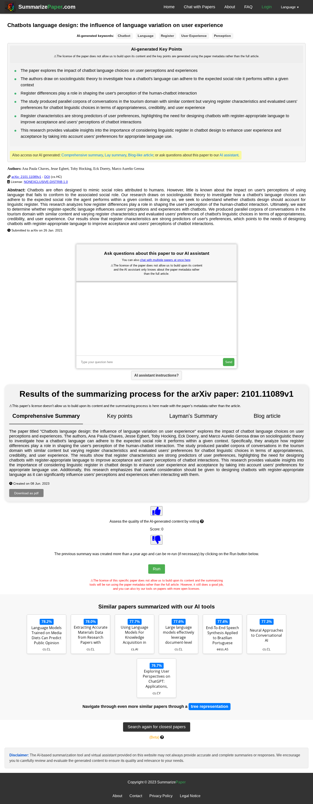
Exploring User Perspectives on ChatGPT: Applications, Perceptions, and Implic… (156, 679)
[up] (156, 511)
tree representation (209, 706)
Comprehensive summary (82, 155)
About (229, 7)
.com (46, 7)
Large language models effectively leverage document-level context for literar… (178, 635)
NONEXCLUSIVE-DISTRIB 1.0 (46, 182)
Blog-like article (140, 155)
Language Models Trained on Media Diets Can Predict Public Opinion (46, 635)
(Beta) (154, 737)
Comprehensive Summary (46, 416)
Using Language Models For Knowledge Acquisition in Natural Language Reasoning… (134, 635)
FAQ (248, 7)
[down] (156, 540)
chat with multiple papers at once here (165, 260)
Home (169, 7)
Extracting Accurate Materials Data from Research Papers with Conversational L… (90, 635)
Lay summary (115, 155)
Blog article (267, 416)
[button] (290, 7)
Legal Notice (190, 796)
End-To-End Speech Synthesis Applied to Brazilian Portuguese (222, 635)
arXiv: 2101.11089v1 (26, 177)
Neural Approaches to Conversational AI (266, 635)
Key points (119, 416)
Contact (135, 796)
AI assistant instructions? (156, 375)
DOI (47, 177)
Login (267, 7)
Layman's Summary (193, 416)
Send (228, 362)
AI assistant (229, 155)
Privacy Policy (161, 796)
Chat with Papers (199, 7)
